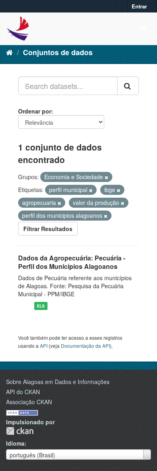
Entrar (139, 6)
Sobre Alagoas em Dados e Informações (57, 382)
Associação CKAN (29, 402)
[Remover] (106, 177)
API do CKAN (23, 392)
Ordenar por (34, 111)
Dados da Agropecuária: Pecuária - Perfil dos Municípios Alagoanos (71, 262)
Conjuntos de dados (58, 52)
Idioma (15, 443)
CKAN (19, 431)
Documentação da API (85, 345)
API (44, 345)
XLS (41, 306)
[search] (128, 85)
